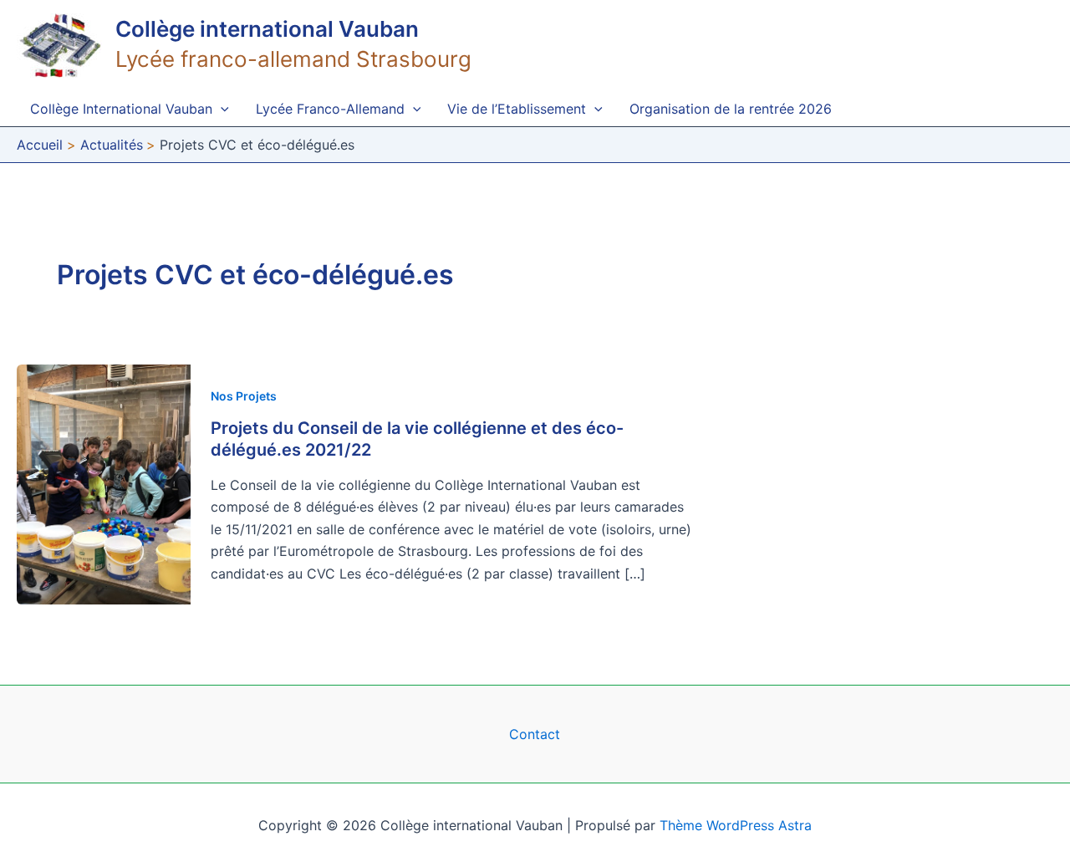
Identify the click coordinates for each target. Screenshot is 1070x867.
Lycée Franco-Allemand (330, 108)
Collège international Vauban (267, 29)
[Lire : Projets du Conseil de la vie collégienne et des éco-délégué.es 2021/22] (104, 483)
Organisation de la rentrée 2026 (730, 108)
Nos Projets (244, 396)
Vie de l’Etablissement (516, 108)
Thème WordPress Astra (736, 825)
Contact (534, 734)
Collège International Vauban (121, 108)
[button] (220, 108)
